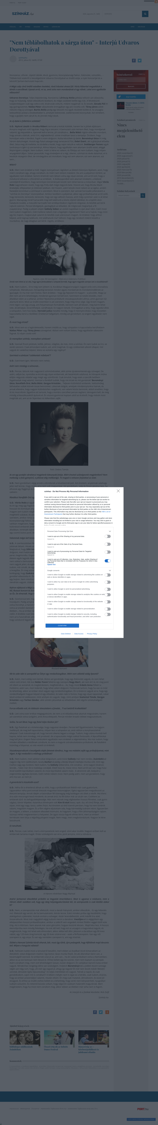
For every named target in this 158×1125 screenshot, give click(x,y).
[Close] (119, 491)
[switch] (108, 536)
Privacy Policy (92, 634)
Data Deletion (66, 634)
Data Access (78, 634)
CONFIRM (62, 625)
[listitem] (79, 531)
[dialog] (79, 562)
